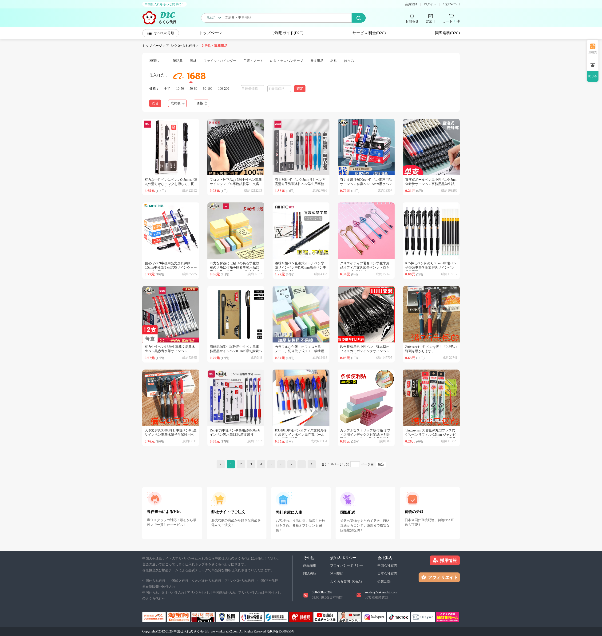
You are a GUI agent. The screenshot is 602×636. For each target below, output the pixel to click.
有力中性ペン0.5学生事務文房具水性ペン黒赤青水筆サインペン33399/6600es (170, 351)
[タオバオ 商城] (203, 616)
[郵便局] (301, 616)
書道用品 (316, 61)
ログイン (430, 4)
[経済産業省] (277, 616)
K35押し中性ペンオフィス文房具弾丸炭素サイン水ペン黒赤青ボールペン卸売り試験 (301, 435)
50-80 (193, 88)
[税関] (228, 616)
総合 (155, 103)
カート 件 (451, 21)
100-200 (223, 88)
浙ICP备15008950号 (281, 631)
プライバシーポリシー (346, 565)
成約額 (176, 103)
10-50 (180, 88)
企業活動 (384, 581)
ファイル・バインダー (219, 61)
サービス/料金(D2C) (369, 33)
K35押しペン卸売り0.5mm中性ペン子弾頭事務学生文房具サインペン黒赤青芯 (430, 268)
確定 (381, 464)
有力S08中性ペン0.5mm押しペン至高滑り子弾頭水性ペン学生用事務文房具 (300, 184)
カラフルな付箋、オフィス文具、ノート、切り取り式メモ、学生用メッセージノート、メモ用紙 (299, 351)
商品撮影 (309, 565)
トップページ (210, 33)
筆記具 (178, 61)
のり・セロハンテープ (286, 61)
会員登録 (411, 4)
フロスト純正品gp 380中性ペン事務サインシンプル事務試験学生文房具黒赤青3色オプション (236, 184)
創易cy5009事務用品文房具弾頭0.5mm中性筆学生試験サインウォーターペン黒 (171, 268)
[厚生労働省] (252, 616)
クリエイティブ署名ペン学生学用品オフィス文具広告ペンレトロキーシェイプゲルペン (364, 268)
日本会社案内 (387, 573)
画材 (193, 61)
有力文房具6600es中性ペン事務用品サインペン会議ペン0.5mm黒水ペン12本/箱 (366, 184)
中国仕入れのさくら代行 (192, 631)
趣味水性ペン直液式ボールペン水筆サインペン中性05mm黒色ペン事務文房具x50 (300, 268)
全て (167, 88)
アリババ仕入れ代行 (180, 46)
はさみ (349, 61)
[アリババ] (154, 616)
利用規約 (336, 573)
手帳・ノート (253, 61)
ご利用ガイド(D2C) (287, 33)
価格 (199, 103)
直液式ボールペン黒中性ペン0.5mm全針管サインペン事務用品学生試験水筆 (431, 184)
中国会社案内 (387, 565)
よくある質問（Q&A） (347, 581)
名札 (333, 61)
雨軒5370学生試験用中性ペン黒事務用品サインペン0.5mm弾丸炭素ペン (236, 351)
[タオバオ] (179, 616)
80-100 (207, 88)
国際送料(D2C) (447, 33)
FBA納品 (309, 573)
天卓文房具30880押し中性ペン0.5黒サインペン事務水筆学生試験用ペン (171, 435)
